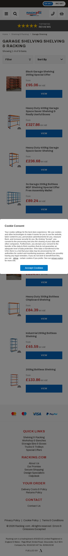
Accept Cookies (34, 268)
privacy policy (57, 258)
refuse (15, 258)
